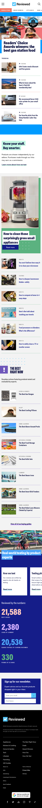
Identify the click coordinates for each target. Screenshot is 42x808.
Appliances (30, 10)
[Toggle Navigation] (3, 4)
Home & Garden (24, 424)
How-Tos (25, 752)
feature (21, 275)
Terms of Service (26, 766)
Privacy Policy (26, 770)
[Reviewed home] (21, 4)
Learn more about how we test (14, 164)
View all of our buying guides (21, 523)
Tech (4, 752)
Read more (10, 247)
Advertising (6, 774)
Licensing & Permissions (9, 777)
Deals (24, 745)
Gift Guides (7, 763)
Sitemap (24, 774)
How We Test (26, 756)
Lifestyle (6, 756)
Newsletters (6, 10)
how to (21, 259)
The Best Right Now (29, 742)
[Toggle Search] (39, 4)
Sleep (21, 407)
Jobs (4, 770)
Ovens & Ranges (24, 391)
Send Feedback (7, 784)
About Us (5, 766)
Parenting (6, 759)
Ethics (4, 781)
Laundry (21, 472)
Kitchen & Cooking (25, 440)
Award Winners (18, 10)
